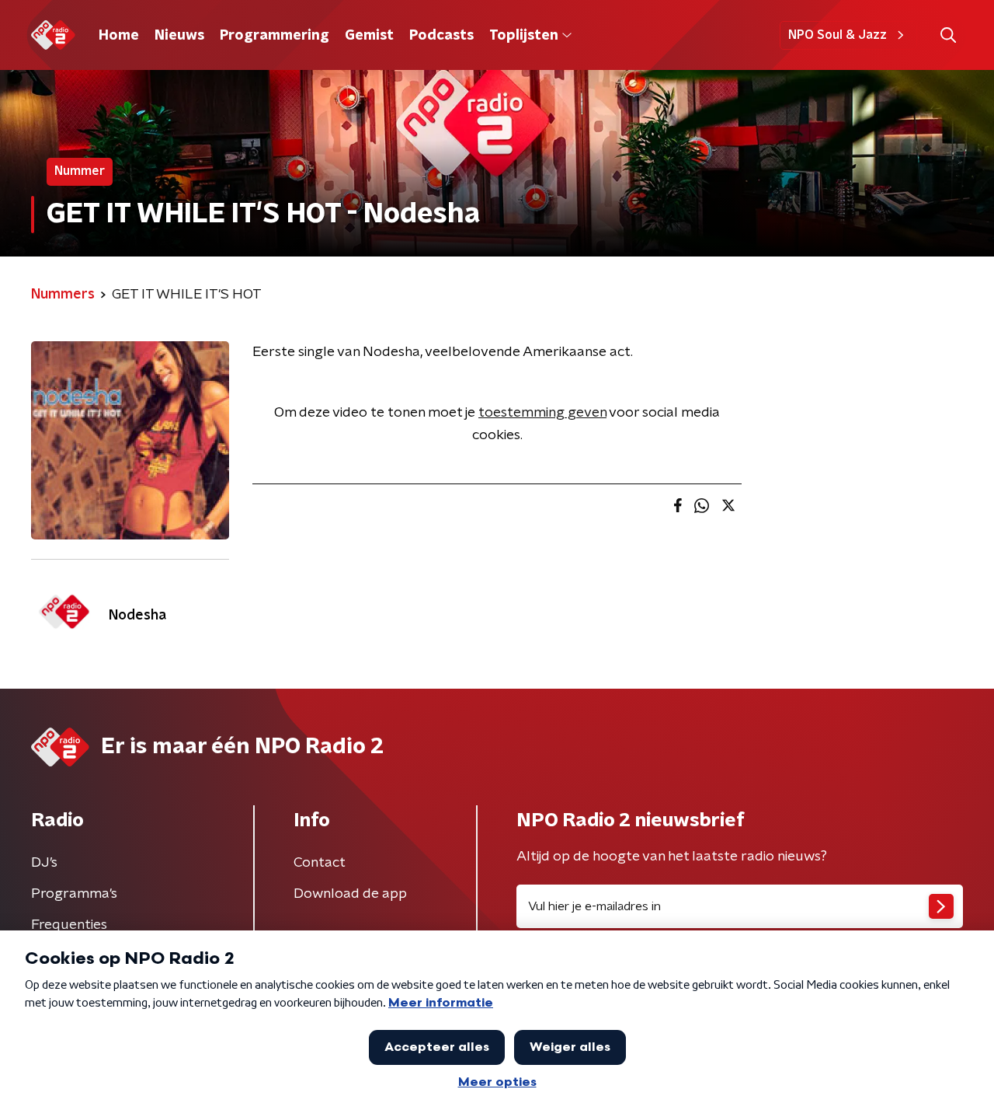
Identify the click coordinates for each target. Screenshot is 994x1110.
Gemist (369, 36)
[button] (948, 35)
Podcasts (441, 36)
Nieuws (179, 36)
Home (119, 36)
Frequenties (69, 925)
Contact (320, 863)
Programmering (274, 36)
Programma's (74, 894)
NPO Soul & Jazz (837, 35)
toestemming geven (542, 413)
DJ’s (44, 863)
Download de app (350, 894)
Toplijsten (523, 36)
